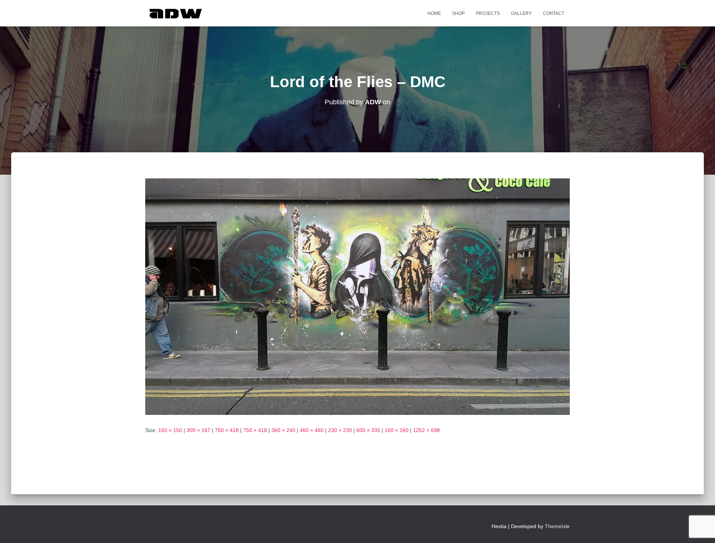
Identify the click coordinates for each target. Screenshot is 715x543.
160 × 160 (397, 430)
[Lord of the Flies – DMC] (357, 296)
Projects (488, 13)
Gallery (521, 13)
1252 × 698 (426, 430)
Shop (458, 13)
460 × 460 (312, 430)
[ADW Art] (176, 13)
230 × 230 (340, 430)
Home (434, 13)
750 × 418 (227, 430)
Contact (553, 13)
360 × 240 (283, 430)
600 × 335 (368, 430)
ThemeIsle (557, 526)
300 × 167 (198, 430)
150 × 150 (170, 430)
